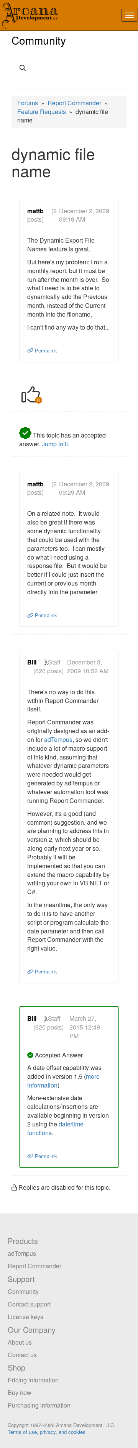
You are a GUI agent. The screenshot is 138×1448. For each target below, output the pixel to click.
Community (39, 40)
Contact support (29, 1304)
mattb (35, 210)
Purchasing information (39, 1405)
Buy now (19, 1392)
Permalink (45, 350)
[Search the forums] (69, 69)
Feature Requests (41, 111)
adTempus (58, 739)
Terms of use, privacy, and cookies (46, 1431)
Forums (27, 102)
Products (23, 1240)
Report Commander (74, 102)
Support (21, 1278)
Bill (31, 662)
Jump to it (55, 443)
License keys (25, 1316)
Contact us (22, 1354)
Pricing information (33, 1380)
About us (20, 1342)
